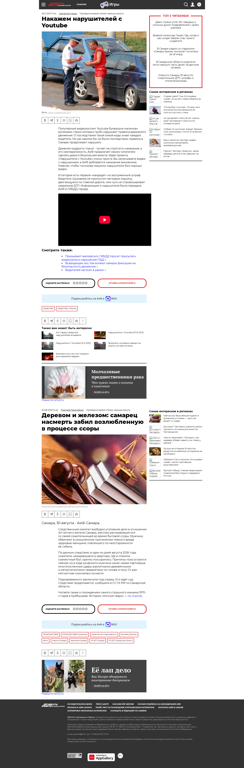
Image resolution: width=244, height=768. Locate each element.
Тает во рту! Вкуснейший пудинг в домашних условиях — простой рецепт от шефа (181, 418)
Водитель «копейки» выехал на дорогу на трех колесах (124, 344)
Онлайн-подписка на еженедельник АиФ (159, 704)
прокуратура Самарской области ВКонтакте (65, 506)
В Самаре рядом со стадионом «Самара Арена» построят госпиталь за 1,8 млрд (176, 51)
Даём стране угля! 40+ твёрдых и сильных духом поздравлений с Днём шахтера (176, 25)
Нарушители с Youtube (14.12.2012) (73, 343)
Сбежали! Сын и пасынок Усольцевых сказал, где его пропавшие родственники (182, 462)
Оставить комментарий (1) (122, 283)
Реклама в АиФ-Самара (79, 707)
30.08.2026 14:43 (50, 410)
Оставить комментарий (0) (122, 609)
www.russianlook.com (59, 112)
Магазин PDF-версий (123, 704)
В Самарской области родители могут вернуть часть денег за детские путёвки (176, 65)
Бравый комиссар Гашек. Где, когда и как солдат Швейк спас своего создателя (176, 38)
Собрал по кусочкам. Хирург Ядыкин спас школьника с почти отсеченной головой (182, 132)
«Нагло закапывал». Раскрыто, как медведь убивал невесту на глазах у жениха (182, 440)
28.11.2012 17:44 (49, 13)
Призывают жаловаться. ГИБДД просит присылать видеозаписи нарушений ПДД (99, 258)
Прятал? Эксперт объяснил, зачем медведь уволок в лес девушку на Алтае (181, 154)
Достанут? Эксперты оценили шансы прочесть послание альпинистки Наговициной (182, 429)
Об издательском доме (79, 704)
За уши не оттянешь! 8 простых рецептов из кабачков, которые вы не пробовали (182, 451)
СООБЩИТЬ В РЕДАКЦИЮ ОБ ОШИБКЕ (128, 711)
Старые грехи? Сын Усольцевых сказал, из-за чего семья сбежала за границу (182, 99)
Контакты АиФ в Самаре (170, 707)
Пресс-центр (102, 704)
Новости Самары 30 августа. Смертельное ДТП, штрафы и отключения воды (176, 78)
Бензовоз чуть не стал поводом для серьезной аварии (72, 355)
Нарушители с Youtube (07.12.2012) (126, 332)
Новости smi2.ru (53, 400)
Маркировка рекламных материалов (87, 711)
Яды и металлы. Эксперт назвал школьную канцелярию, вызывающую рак (179, 143)
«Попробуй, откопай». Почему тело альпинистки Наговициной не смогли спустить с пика (181, 110)
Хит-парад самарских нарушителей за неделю (68, 333)
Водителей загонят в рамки (84, 270)
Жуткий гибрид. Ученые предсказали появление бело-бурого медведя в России (182, 473)
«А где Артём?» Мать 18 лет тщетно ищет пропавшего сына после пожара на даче (181, 121)
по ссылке (135, 595)
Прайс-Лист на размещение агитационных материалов (125, 707)
